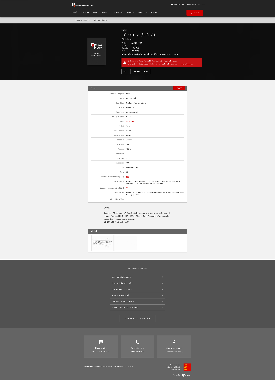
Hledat (195, 12)
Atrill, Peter (126, 39)
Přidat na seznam (141, 72)
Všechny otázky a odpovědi (137, 318)
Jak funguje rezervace (122, 289)
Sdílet (126, 72)
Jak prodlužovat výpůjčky (123, 283)
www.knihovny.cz (187, 64)
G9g (127, 188)
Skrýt (179, 88)
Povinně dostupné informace (125, 307)
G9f (127, 177)
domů (77, 20)
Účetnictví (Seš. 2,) (101, 20)
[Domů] (83, 5)
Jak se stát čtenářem (121, 277)
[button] (96, 51)
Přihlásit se (177, 4)
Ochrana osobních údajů (123, 301)
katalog (86, 20)
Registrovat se (193, 4)
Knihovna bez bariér (121, 295)
